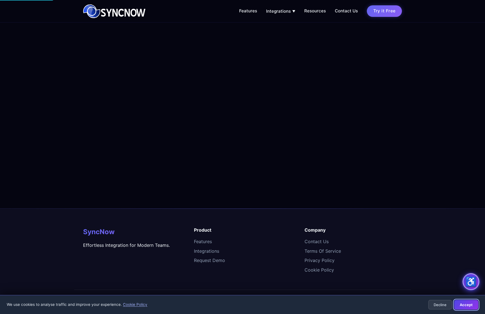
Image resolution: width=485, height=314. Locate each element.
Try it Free (384, 10)
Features (248, 10)
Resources (315, 10)
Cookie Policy (319, 270)
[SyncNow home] (114, 11)
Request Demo (209, 260)
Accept (466, 304)
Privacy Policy (320, 260)
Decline (440, 304)
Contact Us (346, 10)
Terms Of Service (323, 251)
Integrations (280, 11)
